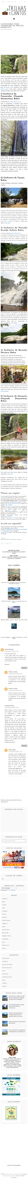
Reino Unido (5, 932)
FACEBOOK (8, 529)
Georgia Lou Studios (10, 1175)
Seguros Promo (10, 510)
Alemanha (4, 898)
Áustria (4, 948)
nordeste (19, 539)
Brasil (10, 539)
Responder (24, 667)
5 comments (3, 538)
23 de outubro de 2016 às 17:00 (11, 651)
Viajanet (9, 516)
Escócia (4, 914)
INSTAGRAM (16, 529)
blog (3, 497)
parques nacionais (7, 976)
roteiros (4, 986)
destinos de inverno (7, 964)
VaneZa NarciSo (9, 649)
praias (4, 980)
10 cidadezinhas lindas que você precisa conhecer (16, 1006)
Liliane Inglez (12, 749)
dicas (3, 970)
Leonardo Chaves (9, 705)
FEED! (6, 532)
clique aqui (9, 87)
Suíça (3, 942)
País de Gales (5, 929)
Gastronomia (5, 958)
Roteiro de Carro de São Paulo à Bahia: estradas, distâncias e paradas (17, 997)
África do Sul (5, 945)
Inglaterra (4, 923)
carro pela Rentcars (14, 506)
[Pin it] (11, 543)
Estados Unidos (6, 920)
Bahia (7, 539)
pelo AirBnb (8, 504)
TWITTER (6, 531)
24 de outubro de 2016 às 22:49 (11, 707)
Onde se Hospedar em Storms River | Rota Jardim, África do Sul (16, 1014)
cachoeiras (14, 539)
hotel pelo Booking (13, 503)
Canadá (4, 904)
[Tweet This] (2, 543)
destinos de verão (7, 967)
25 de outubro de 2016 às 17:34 (15, 751)
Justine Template (18, 1174)
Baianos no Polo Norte (14, 233)
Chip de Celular (13, 517)
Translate (12, 890)
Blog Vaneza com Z (16, 101)
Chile (3, 908)
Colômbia (4, 911)
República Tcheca (6, 935)
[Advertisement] (14, 42)
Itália (3, 926)
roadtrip (4, 983)
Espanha (4, 917)
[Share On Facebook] (5, 543)
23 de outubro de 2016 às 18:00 (15, 673)
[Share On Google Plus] (8, 543)
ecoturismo (5, 973)
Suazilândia (5, 939)
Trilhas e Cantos (12, 671)
